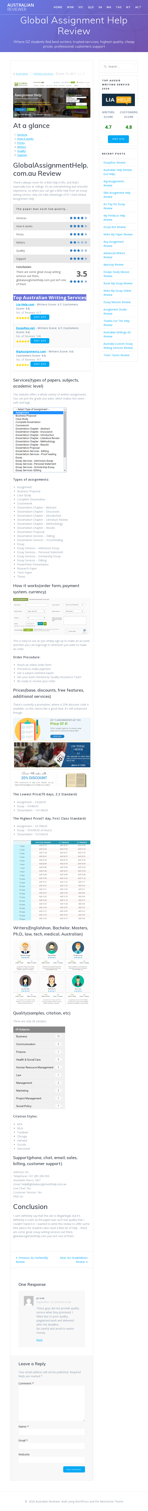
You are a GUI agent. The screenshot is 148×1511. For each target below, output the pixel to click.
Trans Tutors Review (116, 355)
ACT (138, 7)
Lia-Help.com (25, 304)
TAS (119, 7)
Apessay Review (113, 264)
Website (24, 1454)
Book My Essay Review (117, 283)
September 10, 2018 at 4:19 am (53, 1302)
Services (22, 134)
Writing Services (43, 73)
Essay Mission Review (117, 302)
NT (128, 7)
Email (23, 1440)
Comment (26, 1383)
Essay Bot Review (114, 227)
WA (109, 7)
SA (100, 7)
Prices (21, 143)
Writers (21, 147)
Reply (39, 1340)
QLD (91, 7)
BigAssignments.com (31, 351)
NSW (70, 7)
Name (23, 1426)
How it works (25, 139)
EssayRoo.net (25, 328)
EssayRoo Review (114, 162)
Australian (20, 7)
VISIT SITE (40, 317)
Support (22, 155)
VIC (80, 7)
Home (58, 7)
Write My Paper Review (117, 234)
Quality (21, 151)
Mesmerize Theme (111, 1501)
